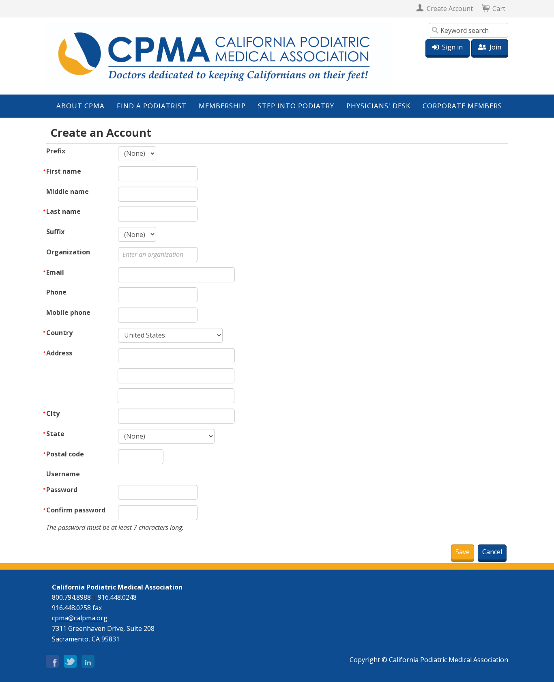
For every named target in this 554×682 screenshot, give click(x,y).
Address (59, 353)
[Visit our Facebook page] (52, 659)
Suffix (55, 231)
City (53, 413)
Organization (68, 251)
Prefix (55, 150)
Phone (56, 292)
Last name (63, 211)
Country (59, 332)
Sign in (452, 47)
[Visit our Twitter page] (70, 659)
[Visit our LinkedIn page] (88, 659)
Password (61, 489)
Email (55, 272)
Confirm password (75, 510)
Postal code (65, 454)
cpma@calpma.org (79, 617)
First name (63, 171)
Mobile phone (68, 312)
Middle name (67, 191)
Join (495, 47)
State (55, 433)
